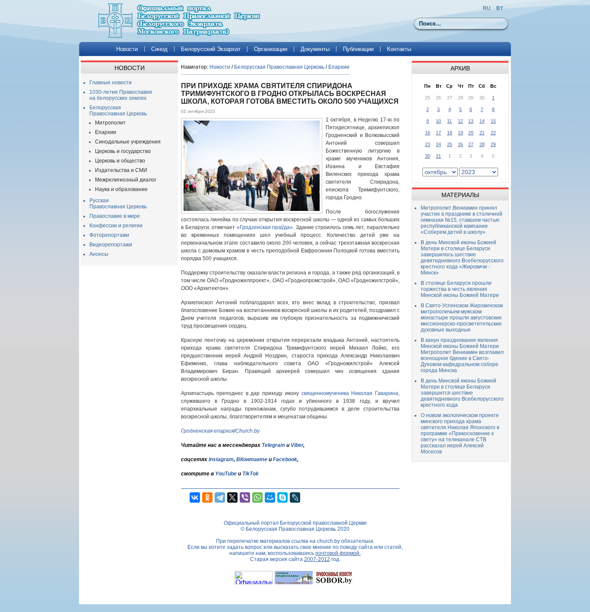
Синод (159, 49)
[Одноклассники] (207, 497)
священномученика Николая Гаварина (350, 393)
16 (427, 132)
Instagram (221, 459)
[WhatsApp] (257, 497)
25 (449, 144)
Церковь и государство (123, 151)
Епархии (105, 132)
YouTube (226, 474)
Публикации (358, 49)
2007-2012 (317, 559)
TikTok (250, 474)
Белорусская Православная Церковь (118, 111)
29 (493, 144)
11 (449, 121)
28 (482, 144)
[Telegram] (220, 497)
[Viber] (245, 497)
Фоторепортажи (109, 235)
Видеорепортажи (110, 245)
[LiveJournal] (295, 497)
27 (470, 144)
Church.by (247, 431)
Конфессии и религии (116, 226)
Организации (270, 49)
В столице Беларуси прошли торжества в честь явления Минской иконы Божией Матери (460, 289)
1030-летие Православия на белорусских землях (120, 95)
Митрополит (110, 123)
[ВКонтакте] (195, 497)
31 (438, 156)
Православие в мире (114, 216)
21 (482, 132)
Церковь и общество (120, 161)
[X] (232, 497)
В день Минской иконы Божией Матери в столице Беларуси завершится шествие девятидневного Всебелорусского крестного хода (462, 393)
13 (470, 121)
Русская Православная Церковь (118, 204)
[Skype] (282, 497)
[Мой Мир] (270, 497)
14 (482, 121)
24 (438, 144)
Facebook (285, 459)
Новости (127, 49)
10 (438, 121)
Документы (315, 49)
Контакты (399, 49)
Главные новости (110, 83)
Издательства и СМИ (121, 170)
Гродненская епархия (207, 431)
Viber (297, 445)
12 (460, 121)
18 (449, 132)
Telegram (273, 445)
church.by (328, 541)
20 (470, 132)
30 (427, 156)
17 (438, 132)
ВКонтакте (251, 459)
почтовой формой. (338, 553)
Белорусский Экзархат (211, 49)
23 (427, 144)
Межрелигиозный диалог (125, 180)
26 (460, 144)
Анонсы (98, 254)
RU (487, 8)
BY (499, 8)
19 (460, 132)
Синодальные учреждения (128, 142)
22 (493, 132)
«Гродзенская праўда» (265, 227)
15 (493, 121)
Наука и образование (121, 189)
